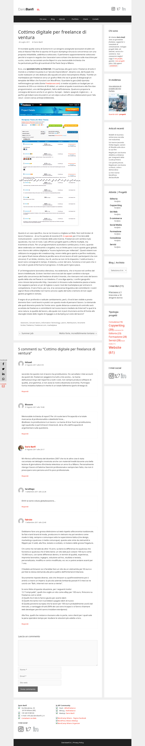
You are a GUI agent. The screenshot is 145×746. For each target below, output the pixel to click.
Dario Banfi (30, 446)
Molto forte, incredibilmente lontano (76, 333)
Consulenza (115, 238)
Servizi (113, 244)
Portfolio (75, 19)
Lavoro (63, 323)
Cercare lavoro (34, 323)
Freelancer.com (52, 83)
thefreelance (70, 711)
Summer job (27, 333)
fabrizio (28, 519)
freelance (30, 325)
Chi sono (43, 19)
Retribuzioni (71, 323)
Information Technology (50, 323)
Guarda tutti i (117, 114)
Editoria (113, 198)
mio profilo (118, 59)
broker (23, 325)
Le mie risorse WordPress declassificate (114, 175)
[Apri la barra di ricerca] (104, 19)
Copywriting (116, 205)
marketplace (52, 325)
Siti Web (113, 211)
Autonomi (24, 323)
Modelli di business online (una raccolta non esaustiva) (116, 137)
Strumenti (81, 323)
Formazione (115, 231)
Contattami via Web (28, 718)
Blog (53, 19)
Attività (62, 19)
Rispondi (25, 391)
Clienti (85, 19)
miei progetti (120, 61)
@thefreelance (70, 708)
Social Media (116, 225)
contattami (113, 66)
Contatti (95, 19)
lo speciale (67, 236)
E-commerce (116, 218)
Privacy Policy (78, 742)
